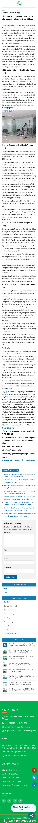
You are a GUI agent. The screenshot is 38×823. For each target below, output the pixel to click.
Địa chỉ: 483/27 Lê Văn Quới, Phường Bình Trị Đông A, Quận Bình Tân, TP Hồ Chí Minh (19, 746)
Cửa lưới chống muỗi (10, 606)
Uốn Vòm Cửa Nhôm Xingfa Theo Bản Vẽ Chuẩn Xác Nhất (21, 670)
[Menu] (3, 3)
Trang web (7, 567)
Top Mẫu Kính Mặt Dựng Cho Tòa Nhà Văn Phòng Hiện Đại (21, 677)
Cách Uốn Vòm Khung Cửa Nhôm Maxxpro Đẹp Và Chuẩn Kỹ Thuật (20, 664)
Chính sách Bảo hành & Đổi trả (14, 785)
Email (6, 559)
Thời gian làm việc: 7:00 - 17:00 (14, 752)
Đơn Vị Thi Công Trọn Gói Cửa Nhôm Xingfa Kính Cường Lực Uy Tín (21, 651)
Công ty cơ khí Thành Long (11, 392)
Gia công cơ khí (9, 618)
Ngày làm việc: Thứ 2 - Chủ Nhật (15, 755)
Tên (5, 550)
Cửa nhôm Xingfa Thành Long (12, 351)
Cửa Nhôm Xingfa (9, 614)
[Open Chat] (31, 815)
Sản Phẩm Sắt (8, 630)
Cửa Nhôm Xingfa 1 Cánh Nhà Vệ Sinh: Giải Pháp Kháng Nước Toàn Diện (21, 690)
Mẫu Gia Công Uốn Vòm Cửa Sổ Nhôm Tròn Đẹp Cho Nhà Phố (21, 657)
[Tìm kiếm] (35, 4)
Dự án (5, 588)
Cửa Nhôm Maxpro (10, 610)
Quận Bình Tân (9, 409)
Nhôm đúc (7, 626)
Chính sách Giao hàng (10, 778)
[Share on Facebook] (3, 464)
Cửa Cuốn (7, 602)
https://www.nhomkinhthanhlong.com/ (18, 460)
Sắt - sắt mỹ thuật (10, 634)
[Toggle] (35, 602)
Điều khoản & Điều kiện (11, 770)
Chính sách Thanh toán (11, 781)
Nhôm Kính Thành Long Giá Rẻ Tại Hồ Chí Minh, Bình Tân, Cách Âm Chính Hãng (22, 644)
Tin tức (4, 10)
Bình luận (7, 532)
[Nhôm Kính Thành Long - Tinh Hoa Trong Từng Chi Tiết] (19, 3)
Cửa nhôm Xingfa (8, 25)
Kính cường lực (9, 622)
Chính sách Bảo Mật (10, 774)
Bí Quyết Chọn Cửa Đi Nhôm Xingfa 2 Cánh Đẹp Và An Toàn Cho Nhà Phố (21, 683)
